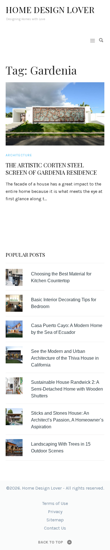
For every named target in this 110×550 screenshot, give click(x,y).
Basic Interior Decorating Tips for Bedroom (63, 303)
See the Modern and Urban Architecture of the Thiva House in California (65, 358)
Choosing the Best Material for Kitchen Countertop (61, 277)
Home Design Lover (50, 9)
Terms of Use (55, 503)
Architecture (19, 155)
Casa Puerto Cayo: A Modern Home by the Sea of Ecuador (66, 329)
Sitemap (55, 519)
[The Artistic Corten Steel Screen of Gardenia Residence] (55, 114)
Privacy (55, 511)
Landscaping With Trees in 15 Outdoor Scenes (61, 447)
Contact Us (55, 528)
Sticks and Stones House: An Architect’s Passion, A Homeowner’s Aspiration (67, 420)
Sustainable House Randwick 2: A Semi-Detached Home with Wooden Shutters (67, 389)
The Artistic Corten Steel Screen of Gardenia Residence (51, 168)
